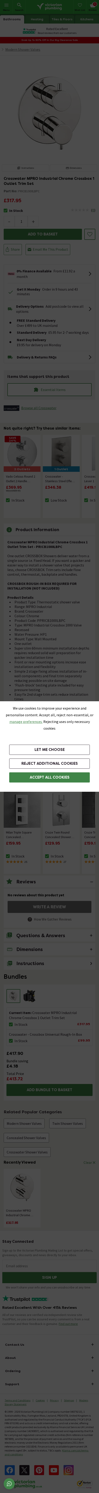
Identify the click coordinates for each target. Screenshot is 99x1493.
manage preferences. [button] (26, 721)
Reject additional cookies (49, 763)
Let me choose (50, 749)
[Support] (9, 1483)
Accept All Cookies (50, 777)
